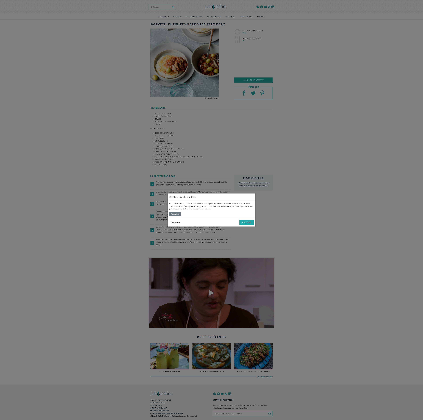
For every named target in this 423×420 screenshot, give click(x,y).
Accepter (246, 222)
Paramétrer (175, 214)
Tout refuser (175, 222)
